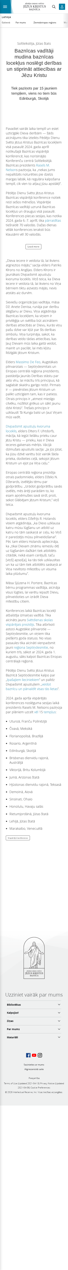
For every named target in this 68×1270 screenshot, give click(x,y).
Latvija (6, 17)
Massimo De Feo (28, 362)
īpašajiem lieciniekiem (23, 679)
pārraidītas (53, 220)
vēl (36, 712)
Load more (33, 246)
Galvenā (6, 22)
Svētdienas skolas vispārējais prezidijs (29, 622)
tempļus (50, 712)
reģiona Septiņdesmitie (31, 647)
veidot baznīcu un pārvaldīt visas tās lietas (32, 686)
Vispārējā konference (18, 838)
